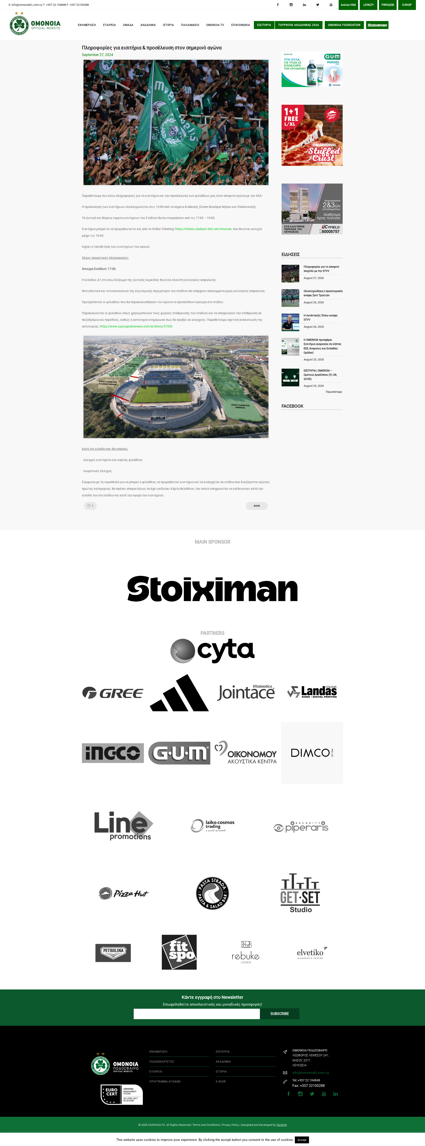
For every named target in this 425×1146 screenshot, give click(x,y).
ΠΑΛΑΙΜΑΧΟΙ (190, 25)
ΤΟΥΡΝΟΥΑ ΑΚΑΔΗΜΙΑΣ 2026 (298, 25)
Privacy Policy (230, 1125)
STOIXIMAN (377, 25)
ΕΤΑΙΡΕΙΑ (109, 25)
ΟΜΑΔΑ (128, 25)
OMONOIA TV (215, 25)
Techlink (281, 1125)
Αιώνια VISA (348, 4)
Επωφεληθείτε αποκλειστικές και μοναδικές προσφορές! (212, 1004)
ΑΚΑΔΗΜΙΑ (148, 25)
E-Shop (407, 4)
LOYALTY (368, 4)
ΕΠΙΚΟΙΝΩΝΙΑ (240, 25)
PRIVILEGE (388, 4)
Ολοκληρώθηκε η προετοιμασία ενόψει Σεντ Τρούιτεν (323, 293)
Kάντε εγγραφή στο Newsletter (212, 997)
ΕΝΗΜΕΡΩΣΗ (87, 25)
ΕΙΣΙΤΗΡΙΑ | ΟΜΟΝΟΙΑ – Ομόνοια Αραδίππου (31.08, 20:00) (320, 375)
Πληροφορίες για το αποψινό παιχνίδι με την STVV (321, 269)
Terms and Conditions (206, 1125)
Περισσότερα (334, 391)
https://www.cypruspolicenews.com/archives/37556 (136, 326)
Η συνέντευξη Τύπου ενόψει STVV (321, 317)
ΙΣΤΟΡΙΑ (168, 25)
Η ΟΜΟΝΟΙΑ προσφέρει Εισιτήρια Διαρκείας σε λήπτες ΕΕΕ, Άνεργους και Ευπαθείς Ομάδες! (322, 346)
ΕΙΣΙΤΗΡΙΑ (264, 25)
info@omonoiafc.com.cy (310, 1073)
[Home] (15, 25)
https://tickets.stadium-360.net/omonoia (203, 229)
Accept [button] (302, 1140)
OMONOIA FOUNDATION (344, 25)
